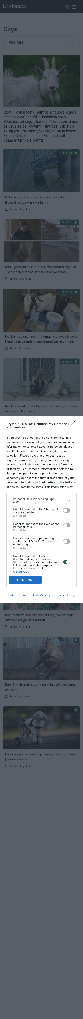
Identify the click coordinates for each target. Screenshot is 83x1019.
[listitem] (41, 500)
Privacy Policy (65, 595)
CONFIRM (25, 580)
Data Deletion (17, 595)
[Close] (75, 424)
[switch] (66, 510)
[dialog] (41, 509)
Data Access (41, 595)
